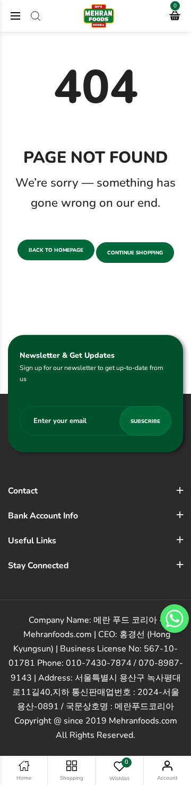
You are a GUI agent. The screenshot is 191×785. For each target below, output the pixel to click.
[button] (174, 618)
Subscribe (145, 421)
